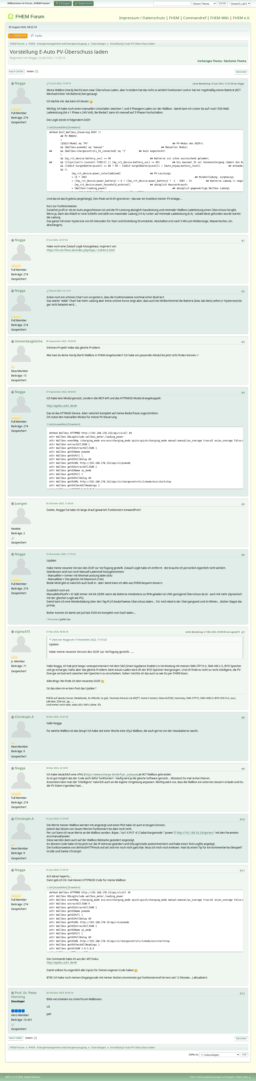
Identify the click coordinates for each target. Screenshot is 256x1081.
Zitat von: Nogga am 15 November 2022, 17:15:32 (79, 639)
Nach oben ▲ (244, 1076)
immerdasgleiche (28, 341)
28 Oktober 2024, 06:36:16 (59, 992)
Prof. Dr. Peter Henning (24, 995)
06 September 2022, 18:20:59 (61, 341)
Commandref (194, 17)
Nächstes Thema (235, 61)
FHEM (174, 17)
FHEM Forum (29, 16)
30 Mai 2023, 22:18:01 (57, 767)
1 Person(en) (52, 619)
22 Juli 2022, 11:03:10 (60, 83)
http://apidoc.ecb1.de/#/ (62, 406)
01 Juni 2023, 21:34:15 (57, 869)
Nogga (20, 83)
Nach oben (15, 1038)
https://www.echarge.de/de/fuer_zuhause (111, 774)
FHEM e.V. (241, 17)
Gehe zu (193, 1054)
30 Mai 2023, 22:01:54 (57, 716)
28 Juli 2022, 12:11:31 (60, 290)
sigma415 (22, 631)
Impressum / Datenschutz (142, 17)
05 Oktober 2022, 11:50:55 (59, 503)
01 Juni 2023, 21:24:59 (57, 818)
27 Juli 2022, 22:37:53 (57, 239)
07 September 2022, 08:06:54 (61, 391)
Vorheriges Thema (209, 61)
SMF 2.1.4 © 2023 (14, 1077)
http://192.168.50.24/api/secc (195, 832)
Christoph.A (24, 717)
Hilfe (192, 1076)
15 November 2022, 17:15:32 (61, 554)
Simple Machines (32, 1077)
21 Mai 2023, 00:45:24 (57, 631)
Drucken (241, 71)
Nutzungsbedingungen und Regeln (215, 1076)
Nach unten (16, 71)
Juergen (21, 503)
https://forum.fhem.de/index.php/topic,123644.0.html (81, 250)
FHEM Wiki (219, 17)
